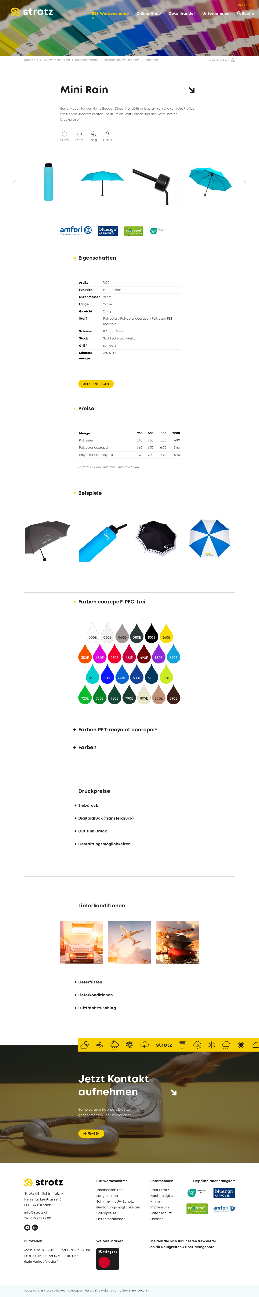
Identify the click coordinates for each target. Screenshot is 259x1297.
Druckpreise (106, 1213)
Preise (86, 408)
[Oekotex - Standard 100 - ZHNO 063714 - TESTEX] (197, 1193)
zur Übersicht (237, 1290)
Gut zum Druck (92, 831)
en (245, 5)
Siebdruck (88, 805)
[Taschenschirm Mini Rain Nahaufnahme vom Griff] (157, 181)
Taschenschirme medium (122, 60)
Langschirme (107, 1196)
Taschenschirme (86, 60)
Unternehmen (215, 14)
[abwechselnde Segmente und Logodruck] (210, 538)
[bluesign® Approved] (224, 1193)
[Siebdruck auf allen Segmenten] (156, 538)
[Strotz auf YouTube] (27, 1228)
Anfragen (91, 1133)
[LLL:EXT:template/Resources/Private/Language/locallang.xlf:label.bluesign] (108, 231)
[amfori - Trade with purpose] (224, 1208)
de (239, 5)
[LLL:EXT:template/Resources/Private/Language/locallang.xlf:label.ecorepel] (133, 231)
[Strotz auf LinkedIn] (35, 1228)
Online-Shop (149, 14)
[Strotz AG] (32, 12)
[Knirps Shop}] (107, 1259)
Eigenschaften (97, 258)
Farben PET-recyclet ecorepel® (117, 730)
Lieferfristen (90, 982)
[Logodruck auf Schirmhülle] (103, 538)
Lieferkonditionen (95, 995)
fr (251, 5)
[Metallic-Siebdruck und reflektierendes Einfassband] (49, 538)
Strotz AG (31, 60)
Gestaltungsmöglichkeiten (104, 844)
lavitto (123, 1291)
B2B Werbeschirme (110, 14)
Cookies (156, 1219)
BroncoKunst (140, 1291)
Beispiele (90, 493)
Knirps (155, 1201)
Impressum (159, 1207)
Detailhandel (182, 14)
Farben (87, 747)
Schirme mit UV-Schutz (115, 1201)
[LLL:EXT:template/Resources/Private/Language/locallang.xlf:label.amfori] (76, 231)
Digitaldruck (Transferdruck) (106, 818)
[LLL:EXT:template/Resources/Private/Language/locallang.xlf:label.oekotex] (158, 231)
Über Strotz (159, 1190)
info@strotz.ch (36, 1212)
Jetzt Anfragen (96, 384)
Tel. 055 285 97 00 (37, 1218)
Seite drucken (218, 60)
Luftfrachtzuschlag (97, 1008)
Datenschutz (161, 1213)
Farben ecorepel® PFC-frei (111, 602)
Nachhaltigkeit (162, 1196)
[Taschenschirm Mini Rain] (48, 181)
